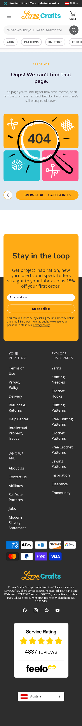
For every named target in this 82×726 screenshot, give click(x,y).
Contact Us (18, 477)
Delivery (15, 396)
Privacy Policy (41, 325)
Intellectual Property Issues (18, 433)
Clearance (60, 484)
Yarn (10, 42)
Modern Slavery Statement (17, 522)
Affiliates (16, 485)
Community (61, 492)
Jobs (12, 508)
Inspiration (61, 475)
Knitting (55, 42)
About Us (16, 468)
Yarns (56, 368)
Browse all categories (47, 195)
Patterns (31, 42)
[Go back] (7, 195)
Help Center (18, 419)
